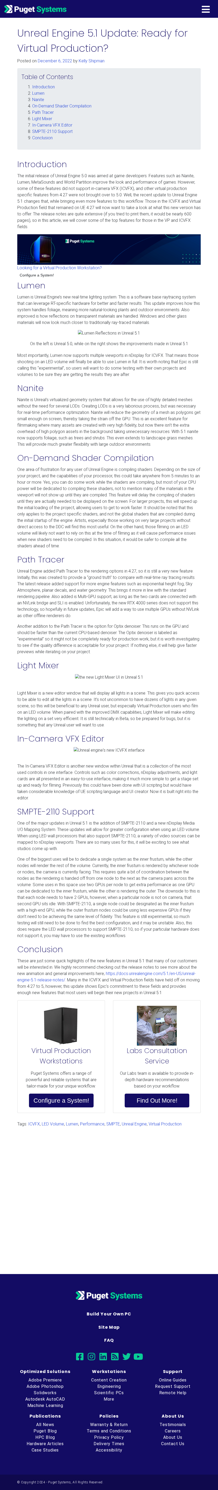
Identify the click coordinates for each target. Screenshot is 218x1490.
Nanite (38, 99)
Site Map (109, 1327)
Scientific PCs (109, 1392)
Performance (92, 1124)
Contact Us (173, 1443)
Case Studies (45, 1450)
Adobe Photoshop (45, 1386)
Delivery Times (109, 1443)
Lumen (38, 93)
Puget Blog (45, 1430)
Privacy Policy (109, 1437)
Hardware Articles (45, 1443)
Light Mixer (42, 118)
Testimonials (173, 1424)
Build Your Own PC (109, 1314)
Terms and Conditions (109, 1430)
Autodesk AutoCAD (45, 1399)
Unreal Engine (134, 1124)
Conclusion (42, 137)
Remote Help (173, 1392)
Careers (173, 1430)
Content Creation (109, 1380)
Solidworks (45, 1392)
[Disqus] (109, 1198)
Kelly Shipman (91, 60)
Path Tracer (43, 112)
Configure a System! (37, 275)
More (109, 1399)
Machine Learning (45, 1405)
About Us (172, 1437)
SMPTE (113, 1124)
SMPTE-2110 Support (52, 131)
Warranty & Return (109, 1424)
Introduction (43, 86)
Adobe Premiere (45, 1380)
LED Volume (53, 1124)
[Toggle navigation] (214, 9)
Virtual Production (165, 1124)
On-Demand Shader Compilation (61, 106)
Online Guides (173, 1380)
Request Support (172, 1386)
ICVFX (34, 1124)
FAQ (109, 1340)
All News (45, 1424)
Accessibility (109, 1450)
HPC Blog (45, 1437)
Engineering (109, 1386)
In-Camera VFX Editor (52, 125)
